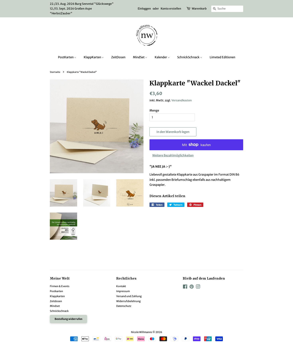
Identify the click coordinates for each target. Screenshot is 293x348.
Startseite (55, 72)
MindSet (139, 57)
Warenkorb (199, 8)
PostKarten (66, 57)
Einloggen (144, 8)
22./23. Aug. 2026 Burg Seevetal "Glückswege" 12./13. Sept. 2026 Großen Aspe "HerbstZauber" (82, 8)
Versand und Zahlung (129, 296)
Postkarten (56, 291)
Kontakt (121, 286)
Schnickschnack (59, 310)
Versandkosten (181, 100)
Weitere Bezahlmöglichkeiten (173, 155)
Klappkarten (57, 296)
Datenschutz (123, 305)
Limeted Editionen (222, 57)
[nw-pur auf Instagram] (198, 287)
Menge (154, 110)
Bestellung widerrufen (68, 318)
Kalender (161, 57)
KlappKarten (93, 57)
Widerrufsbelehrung (128, 301)
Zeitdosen (56, 301)
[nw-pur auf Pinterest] (191, 287)
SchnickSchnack (188, 57)
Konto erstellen (171, 8)
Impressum (123, 291)
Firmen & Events (59, 286)
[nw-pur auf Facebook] (185, 287)
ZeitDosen (118, 57)
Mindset (55, 305)
